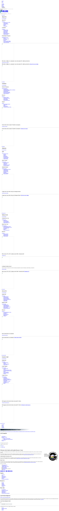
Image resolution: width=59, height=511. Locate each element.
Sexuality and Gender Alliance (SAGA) (28, 454)
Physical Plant (5, 380)
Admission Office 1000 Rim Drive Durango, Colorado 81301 (5, 466)
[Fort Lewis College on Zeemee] (12, 471)
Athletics (3, 4)
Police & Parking (6, 307)
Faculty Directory (6, 99)
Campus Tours (5, 163)
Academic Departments (6, 90)
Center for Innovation (6, 42)
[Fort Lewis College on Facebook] (3, 471)
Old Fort (5, 40)
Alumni (3, 3)
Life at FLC (11, 431)
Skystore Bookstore (6, 314)
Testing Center (5, 104)
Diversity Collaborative (6, 298)
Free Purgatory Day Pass (7, 164)
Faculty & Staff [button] (4, 355)
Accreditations (4, 489)
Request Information (6, 162)
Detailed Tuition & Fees (7, 222)
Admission (3, 474)
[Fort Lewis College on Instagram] (1, 471)
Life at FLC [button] (3, 289)
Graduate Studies (6, 91)
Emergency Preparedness (7, 308)
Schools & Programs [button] (4, 88)
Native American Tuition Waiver (8, 227)
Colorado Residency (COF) (7, 226)
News (2, 5)
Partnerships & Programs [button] (5, 37)
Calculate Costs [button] (4, 219)
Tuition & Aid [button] (3, 213)
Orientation (5, 172)
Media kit (3, 484)
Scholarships (5, 228)
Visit (2, 1)
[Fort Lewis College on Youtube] (5, 471)
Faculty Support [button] (4, 367)
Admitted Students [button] (4, 168)
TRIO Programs (6, 106)
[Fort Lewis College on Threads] (10, 471)
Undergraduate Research (7, 100)
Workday (5, 363)
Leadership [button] (3, 29)
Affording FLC (4, 255)
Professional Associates (6, 33)
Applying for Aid (6, 234)
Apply (1, 423)
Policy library (3, 492)
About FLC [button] (3, 15)
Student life (3, 477)
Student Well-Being (6, 306)
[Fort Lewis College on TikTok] (6, 471)
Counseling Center (6, 304)
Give (2, 2)
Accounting (5, 381)
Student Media (5, 300)
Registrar (5, 373)
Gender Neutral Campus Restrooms (8, 439)
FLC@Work (5, 39)
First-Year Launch (6, 171)
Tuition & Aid (5, 220)
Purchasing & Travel (6, 382)
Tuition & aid (3, 476)
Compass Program (6, 170)
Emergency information (5, 490)
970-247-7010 (5, 468)
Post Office (5, 313)
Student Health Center (6, 305)
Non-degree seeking (6, 157)
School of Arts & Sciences (7, 92)
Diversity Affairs (6, 31)
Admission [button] (3, 146)
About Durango (6, 23)
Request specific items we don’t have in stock (30, 462)
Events (3, 426)
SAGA (3, 440)
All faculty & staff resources (5, 402)
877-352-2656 (5, 467)
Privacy (3, 507)
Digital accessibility (4, 508)
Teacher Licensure (6, 158)
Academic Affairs (6, 30)
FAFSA (5, 229)
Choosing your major (4, 126)
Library (4, 105)
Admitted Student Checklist (7, 169)
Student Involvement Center (7, 299)
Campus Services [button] (4, 376)
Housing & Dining (6, 297)
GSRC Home (3, 436)
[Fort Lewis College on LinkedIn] (8, 471)
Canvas (4, 369)
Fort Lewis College (7, 431)
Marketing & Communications (7, 379)
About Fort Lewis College (7, 22)
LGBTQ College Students (7, 438)
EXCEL (5, 371)
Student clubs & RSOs (5, 335)
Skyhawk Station (6, 173)
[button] (5, 497)
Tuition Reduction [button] (4, 225)
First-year (5, 154)
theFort (4, 383)
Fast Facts (5, 24)
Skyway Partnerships (6, 38)
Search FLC (1, 13)
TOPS (3, 509)
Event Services (5, 378)
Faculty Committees (6, 372)
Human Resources (6, 362)
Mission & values (4, 491)
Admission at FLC (6, 153)
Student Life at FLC (6, 296)
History (4, 25)
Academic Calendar (6, 97)
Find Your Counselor (6, 165)
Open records (3, 485)
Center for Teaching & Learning (8, 370)
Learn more (42, 499)
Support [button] (3, 103)
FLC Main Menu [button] (4, 18)
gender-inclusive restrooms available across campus (22, 458)
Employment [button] (3, 361)
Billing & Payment (6, 235)
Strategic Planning (6, 34)
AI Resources (5, 377)
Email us (2, 445)
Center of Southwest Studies (7, 41)
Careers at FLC (5, 364)
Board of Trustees (6, 32)
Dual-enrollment (6, 156)
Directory (3, 6)
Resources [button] (3, 96)
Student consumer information (6, 493)
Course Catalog (5, 98)
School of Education (6, 93)
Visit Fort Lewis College (25, 195)
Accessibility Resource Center (7, 312)
